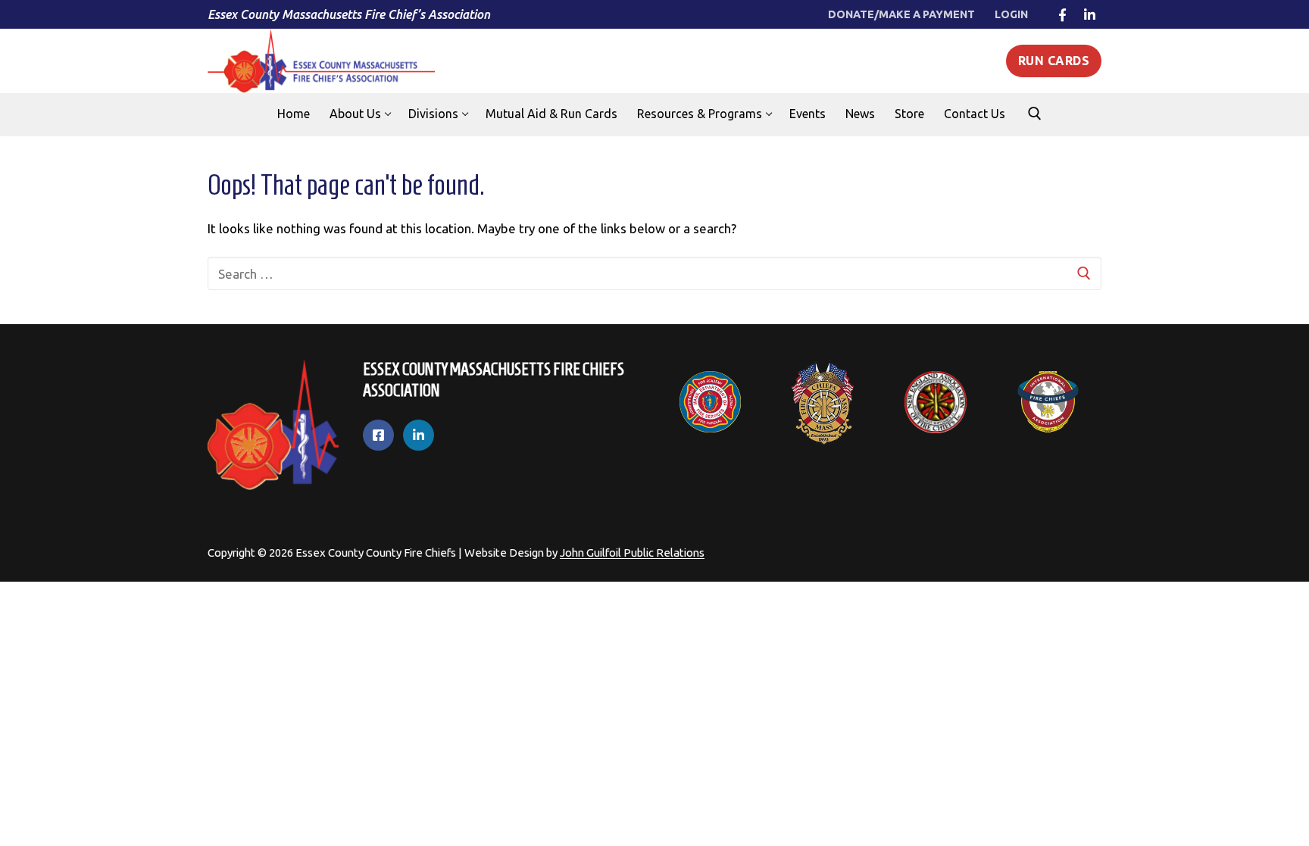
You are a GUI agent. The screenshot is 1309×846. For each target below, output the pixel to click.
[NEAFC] (936, 402)
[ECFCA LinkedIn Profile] (418, 435)
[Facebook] (1062, 15)
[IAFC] (1048, 402)
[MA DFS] (710, 402)
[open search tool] (1035, 113)
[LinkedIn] (1089, 15)
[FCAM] (823, 402)
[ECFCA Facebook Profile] (378, 435)
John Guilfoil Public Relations (632, 552)
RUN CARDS (1054, 60)
